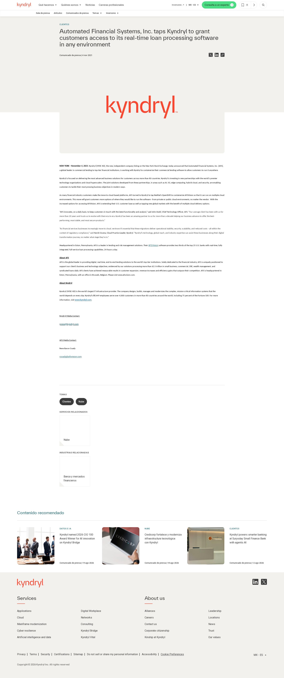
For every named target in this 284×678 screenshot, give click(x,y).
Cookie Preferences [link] (172, 654)
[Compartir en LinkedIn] (217, 55)
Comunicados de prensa (77, 13)
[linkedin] (255, 582)
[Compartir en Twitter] (211, 55)
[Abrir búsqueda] (263, 5)
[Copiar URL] (223, 55)
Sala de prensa (43, 13)
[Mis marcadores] (254, 4)
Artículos (58, 13)
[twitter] (264, 582)
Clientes (64, 24)
